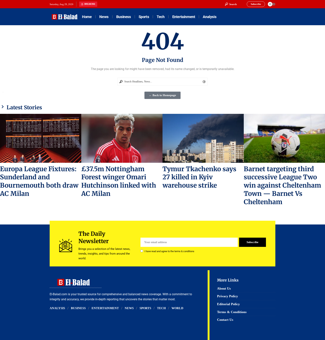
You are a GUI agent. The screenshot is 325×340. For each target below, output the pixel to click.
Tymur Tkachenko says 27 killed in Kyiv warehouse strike (199, 177)
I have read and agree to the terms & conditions (169, 251)
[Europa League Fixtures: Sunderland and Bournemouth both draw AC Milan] (40, 138)
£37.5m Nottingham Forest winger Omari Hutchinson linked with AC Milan (118, 181)
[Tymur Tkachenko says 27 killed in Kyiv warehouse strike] (203, 138)
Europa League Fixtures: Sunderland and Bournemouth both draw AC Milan (39, 181)
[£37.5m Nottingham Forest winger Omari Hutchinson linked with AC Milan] (121, 138)
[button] (231, 4)
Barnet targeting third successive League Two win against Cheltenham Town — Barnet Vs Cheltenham (282, 185)
